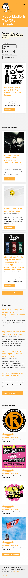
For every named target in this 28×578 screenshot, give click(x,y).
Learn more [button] (16, 571)
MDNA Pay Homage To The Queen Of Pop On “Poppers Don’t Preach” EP (14, 312)
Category (5, 43)
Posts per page (7, 54)
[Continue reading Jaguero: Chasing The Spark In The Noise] (14, 196)
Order (4, 48)
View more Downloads (12, 393)
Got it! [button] (5, 575)
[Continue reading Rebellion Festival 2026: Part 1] (14, 528)
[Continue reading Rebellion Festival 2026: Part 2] (14, 492)
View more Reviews (11, 554)
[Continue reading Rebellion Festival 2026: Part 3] (14, 456)
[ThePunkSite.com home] (7, 7)
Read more (9, 110)
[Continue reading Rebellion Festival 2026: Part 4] (14, 420)
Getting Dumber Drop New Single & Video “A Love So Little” (12, 353)
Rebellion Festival (10, 438)
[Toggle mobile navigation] (24, 4)
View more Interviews (12, 293)
